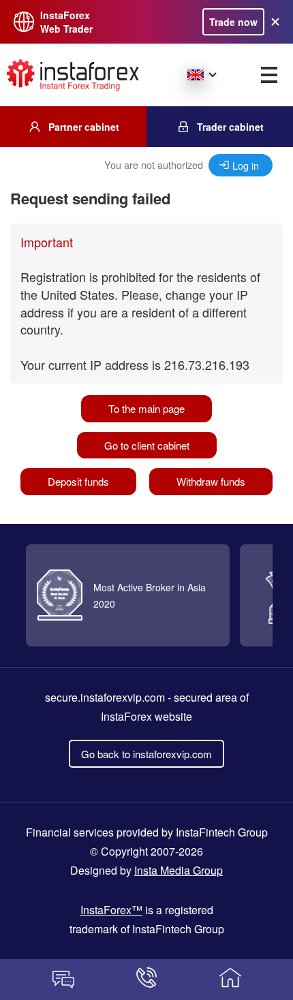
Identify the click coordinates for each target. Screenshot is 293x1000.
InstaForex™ (111, 910)
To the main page (146, 408)
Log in (245, 165)
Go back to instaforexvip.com (146, 754)
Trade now (233, 22)
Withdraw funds (210, 481)
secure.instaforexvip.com (105, 697)
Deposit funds (78, 481)
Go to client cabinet (146, 445)
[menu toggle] (269, 74)
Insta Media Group (178, 870)
